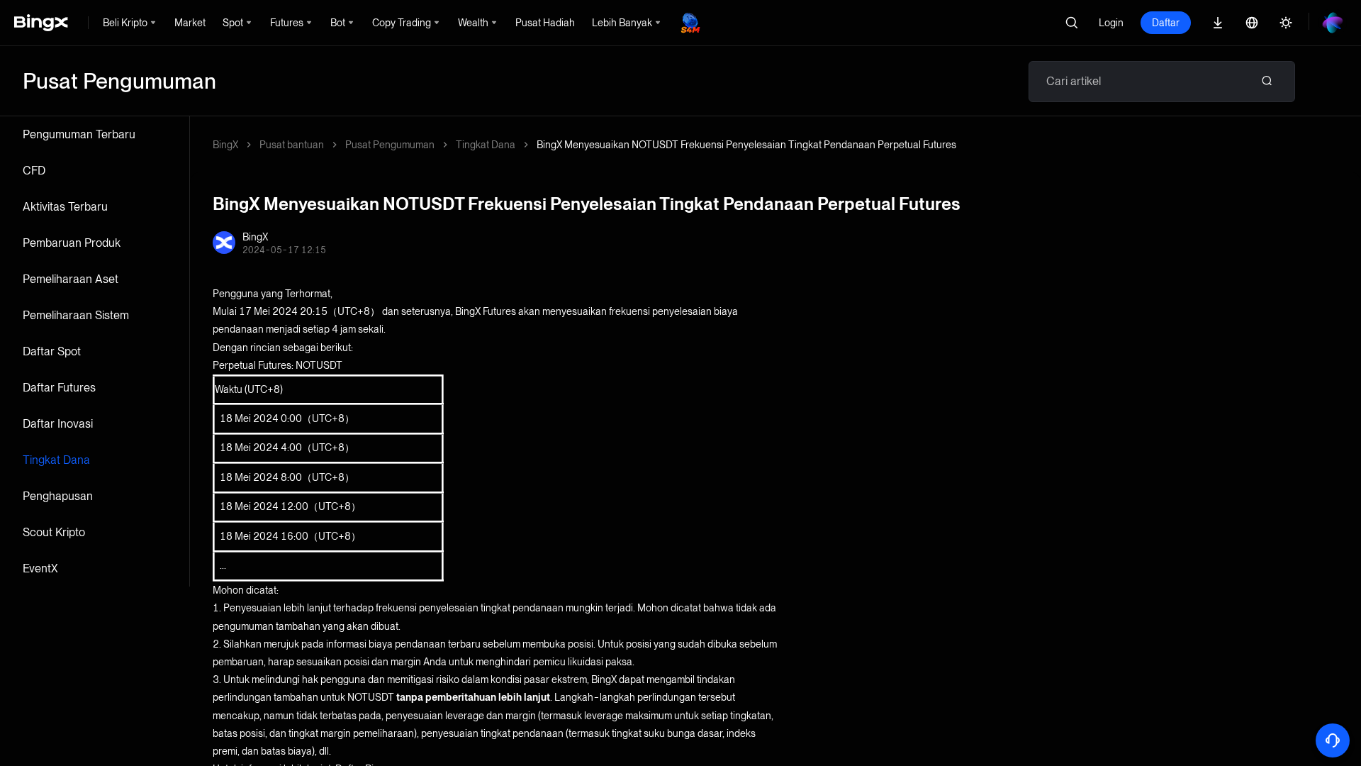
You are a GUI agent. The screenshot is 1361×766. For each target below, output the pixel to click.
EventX (40, 568)
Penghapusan (58, 496)
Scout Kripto (54, 532)
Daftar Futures (59, 387)
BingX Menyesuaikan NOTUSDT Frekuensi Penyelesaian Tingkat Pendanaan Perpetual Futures (746, 144)
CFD (34, 170)
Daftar (1166, 22)
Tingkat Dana (56, 460)
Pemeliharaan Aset (70, 279)
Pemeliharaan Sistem (76, 315)
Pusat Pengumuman (390, 144)
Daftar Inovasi (58, 424)
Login (1111, 22)
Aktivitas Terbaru (65, 206)
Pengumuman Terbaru (79, 134)
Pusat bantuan (291, 144)
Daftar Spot (52, 351)
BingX (225, 144)
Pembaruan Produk (72, 243)
